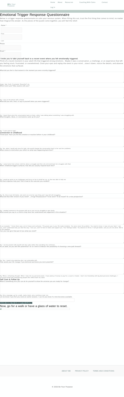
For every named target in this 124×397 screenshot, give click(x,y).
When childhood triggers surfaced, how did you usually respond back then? (27, 165)
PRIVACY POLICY (82, 371)
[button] (74, 2)
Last (2, 40)
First (2, 33)
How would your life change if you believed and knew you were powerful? (27, 262)
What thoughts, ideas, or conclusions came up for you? (20, 117)
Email (2, 51)
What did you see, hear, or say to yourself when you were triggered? (24, 101)
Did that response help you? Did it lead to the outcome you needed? (25, 181)
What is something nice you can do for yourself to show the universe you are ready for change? (34, 281)
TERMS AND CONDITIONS (103, 371)
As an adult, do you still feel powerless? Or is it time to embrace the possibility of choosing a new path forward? (40, 246)
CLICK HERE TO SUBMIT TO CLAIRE (16, 303)
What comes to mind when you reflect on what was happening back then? (26, 150)
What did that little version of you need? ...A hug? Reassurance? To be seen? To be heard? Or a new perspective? (41, 196)
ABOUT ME (66, 371)
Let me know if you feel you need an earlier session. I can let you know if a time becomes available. (36, 297)
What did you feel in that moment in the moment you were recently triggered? (28, 70)
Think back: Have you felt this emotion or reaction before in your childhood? (27, 134)
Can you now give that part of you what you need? (18, 231)
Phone (2, 43)
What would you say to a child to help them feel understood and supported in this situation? (33, 212)
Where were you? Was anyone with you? (15, 86)
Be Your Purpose (35, 5)
